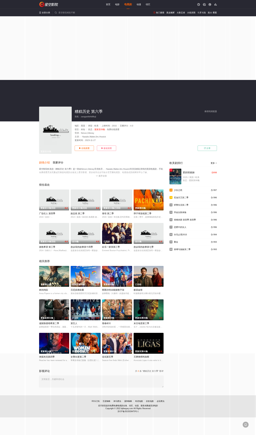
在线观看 (84, 148)
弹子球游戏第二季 (142, 213)
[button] (46, 162)
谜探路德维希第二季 (49, 323)
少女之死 (178, 190)
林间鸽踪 (43, 290)
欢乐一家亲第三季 (111, 247)
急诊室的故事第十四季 (82, 247)
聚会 (176, 242)
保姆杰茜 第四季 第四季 (185, 220)
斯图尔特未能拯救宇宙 (113, 290)
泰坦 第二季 (108, 213)
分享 (207, 148)
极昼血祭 (138, 290)
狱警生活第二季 (181, 205)
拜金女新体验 (180, 212)
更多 (214, 163)
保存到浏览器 (210, 111)
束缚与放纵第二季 (182, 249)
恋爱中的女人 (180, 227)
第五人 (74, 323)
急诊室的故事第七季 (144, 247)
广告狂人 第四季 (47, 213)
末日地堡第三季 (141, 323)
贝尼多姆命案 (77, 290)
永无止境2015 (180, 234)
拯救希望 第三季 (47, 247)
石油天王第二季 (181, 197)
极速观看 (106, 148)
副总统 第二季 (78, 213)
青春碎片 (106, 323)
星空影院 (102, 405)
